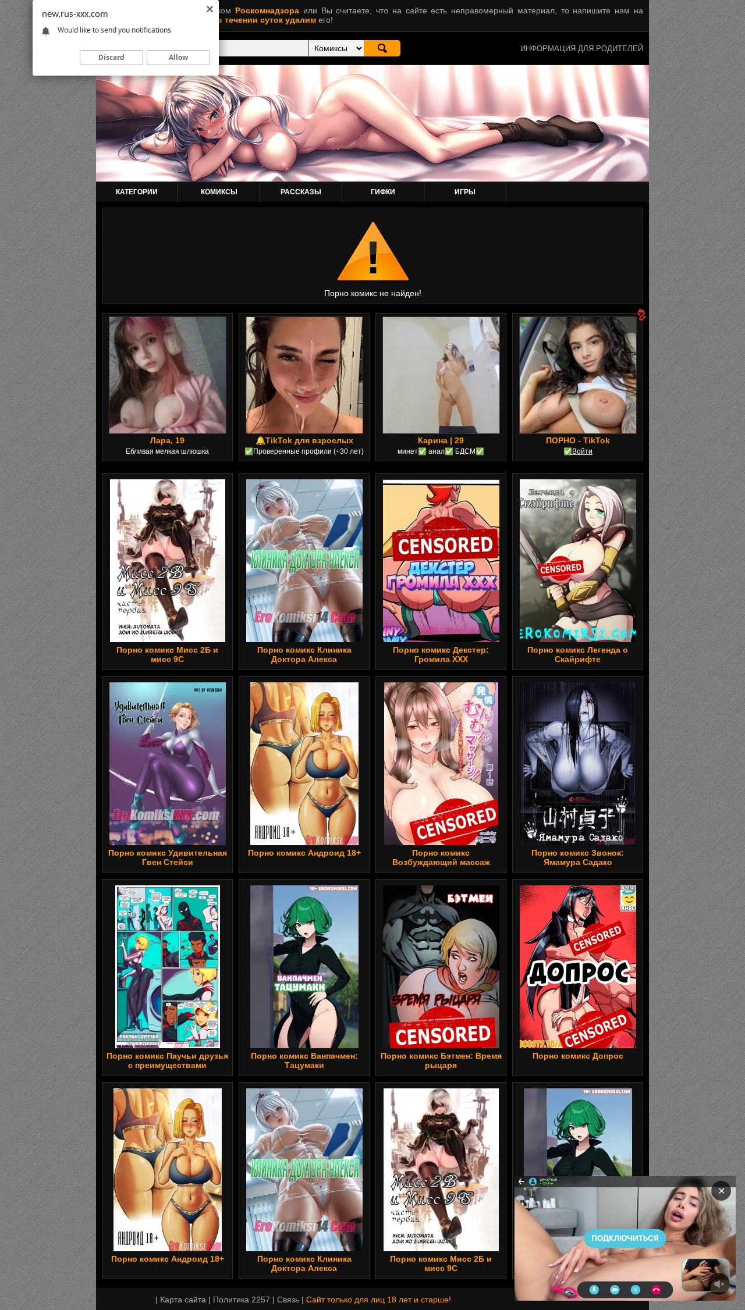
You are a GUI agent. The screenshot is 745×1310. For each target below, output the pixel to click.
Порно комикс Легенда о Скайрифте (577, 654)
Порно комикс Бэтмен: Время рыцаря (441, 1060)
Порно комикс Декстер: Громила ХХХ (441, 654)
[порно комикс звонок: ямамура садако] (577, 763)
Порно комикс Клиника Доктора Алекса (304, 654)
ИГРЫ (465, 192)
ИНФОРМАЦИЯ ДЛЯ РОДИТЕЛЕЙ (581, 48)
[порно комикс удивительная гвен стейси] (168, 763)
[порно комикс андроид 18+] (304, 763)
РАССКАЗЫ (301, 192)
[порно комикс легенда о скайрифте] (577, 560)
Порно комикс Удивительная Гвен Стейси (167, 857)
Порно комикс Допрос (578, 1055)
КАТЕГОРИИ (137, 192)
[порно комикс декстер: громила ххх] (441, 560)
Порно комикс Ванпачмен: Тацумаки (304, 1060)
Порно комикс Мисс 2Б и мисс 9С (167, 654)
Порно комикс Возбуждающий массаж (441, 857)
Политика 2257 (241, 1299)
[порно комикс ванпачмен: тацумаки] (304, 966)
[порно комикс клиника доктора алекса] (304, 560)
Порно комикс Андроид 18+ (304, 852)
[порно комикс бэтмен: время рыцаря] (441, 966)
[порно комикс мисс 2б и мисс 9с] (167, 560)
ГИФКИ (383, 192)
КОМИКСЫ (219, 192)
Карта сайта (183, 1299)
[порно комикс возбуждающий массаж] (441, 763)
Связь (288, 1299)
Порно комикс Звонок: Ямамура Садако (577, 857)
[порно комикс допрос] (577, 966)
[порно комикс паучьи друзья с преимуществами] (167, 966)
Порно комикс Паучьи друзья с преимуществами (167, 1060)
